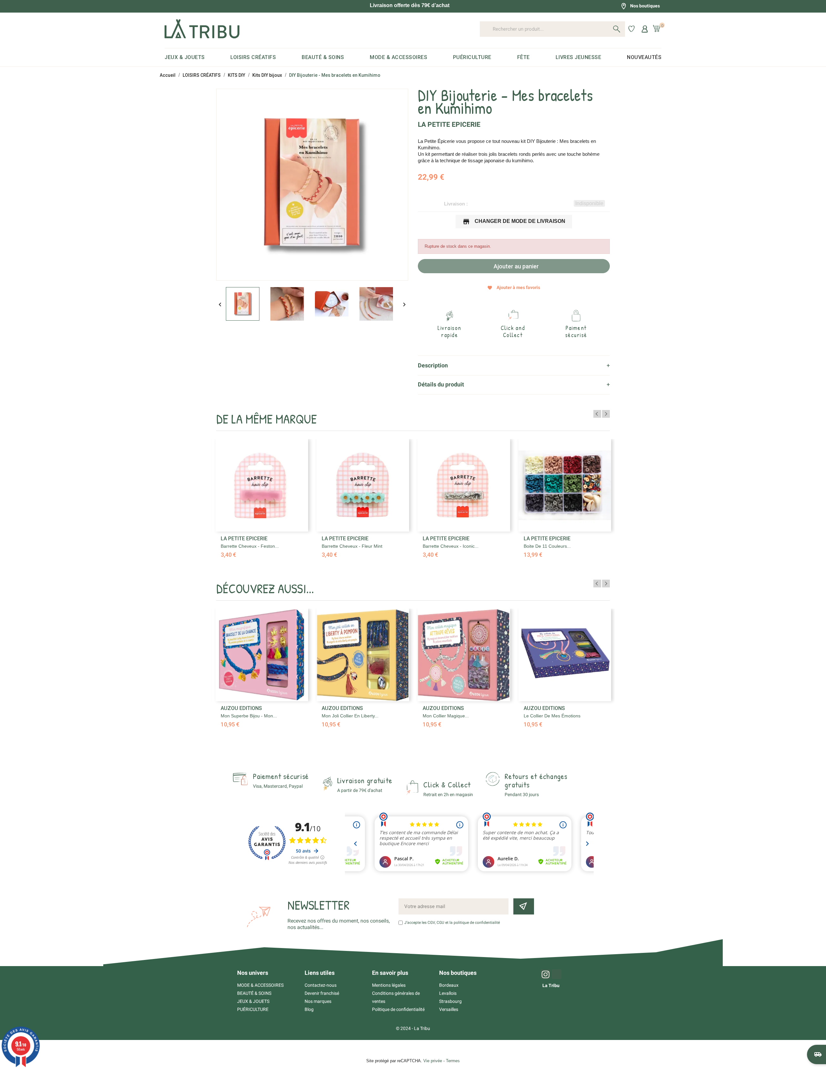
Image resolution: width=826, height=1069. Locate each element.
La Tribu (550, 985)
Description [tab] (433, 365)
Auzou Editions (241, 708)
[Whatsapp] (556, 974)
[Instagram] (545, 974)
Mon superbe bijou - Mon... (249, 715)
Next (606, 414)
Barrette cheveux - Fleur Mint (352, 546)
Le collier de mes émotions (552, 715)
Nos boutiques (645, 5)
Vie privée (432, 1060)
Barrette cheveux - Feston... (250, 546)
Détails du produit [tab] (441, 384)
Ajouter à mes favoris (513, 287)
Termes (453, 1060)
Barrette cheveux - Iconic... (450, 546)
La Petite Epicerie (449, 124)
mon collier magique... (446, 715)
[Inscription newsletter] (523, 906)
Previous (597, 414)
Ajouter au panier (515, 266)
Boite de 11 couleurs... (547, 546)
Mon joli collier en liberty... (350, 715)
